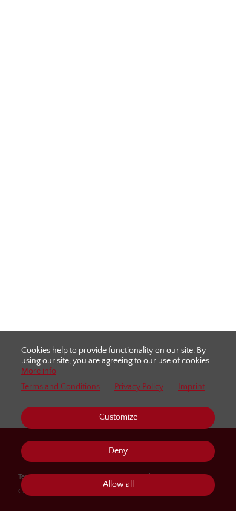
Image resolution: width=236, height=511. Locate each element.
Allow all (118, 484)
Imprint (191, 387)
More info (38, 371)
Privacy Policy (138, 387)
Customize (118, 417)
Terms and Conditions (60, 387)
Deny (118, 451)
